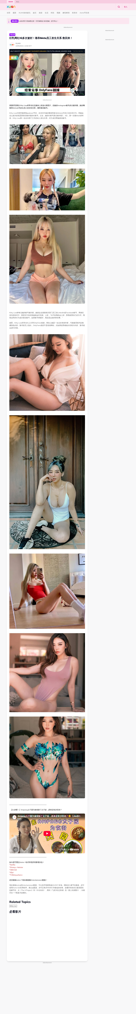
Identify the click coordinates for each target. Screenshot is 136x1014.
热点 (17, 2)
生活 (46, 13)
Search (118, 6)
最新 (14, 13)
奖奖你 (74, 13)
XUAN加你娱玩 (24, 13)
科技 (52, 13)
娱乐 (34, 13)
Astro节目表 (84, 13)
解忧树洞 (66, 13)
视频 (58, 13)
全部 (8, 13)
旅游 (40, 13)
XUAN (10, 2)
